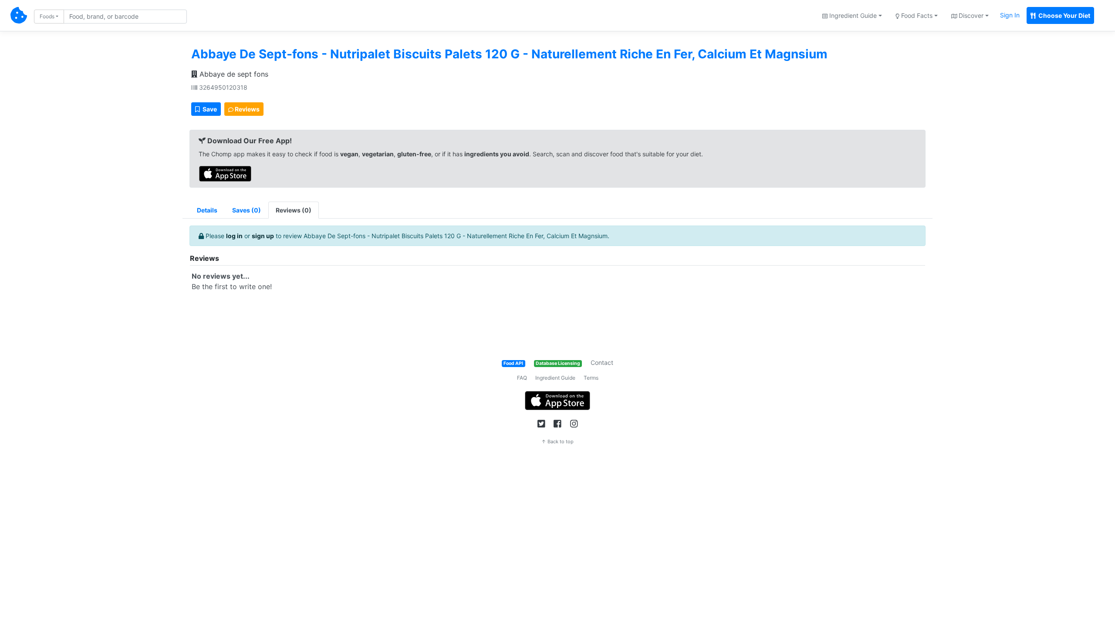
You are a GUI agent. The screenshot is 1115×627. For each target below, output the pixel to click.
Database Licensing (558, 363)
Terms (591, 377)
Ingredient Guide (555, 377)
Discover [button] (970, 15)
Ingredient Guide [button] (852, 15)
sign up (263, 235)
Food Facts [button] (916, 15)
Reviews (246, 109)
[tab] (246, 210)
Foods (47, 16)
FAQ (522, 377)
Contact (602, 362)
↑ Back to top (557, 441)
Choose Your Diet (1063, 15)
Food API (513, 363)
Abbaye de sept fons (232, 74)
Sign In (1010, 15)
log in (234, 235)
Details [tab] (207, 210)
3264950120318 (222, 87)
